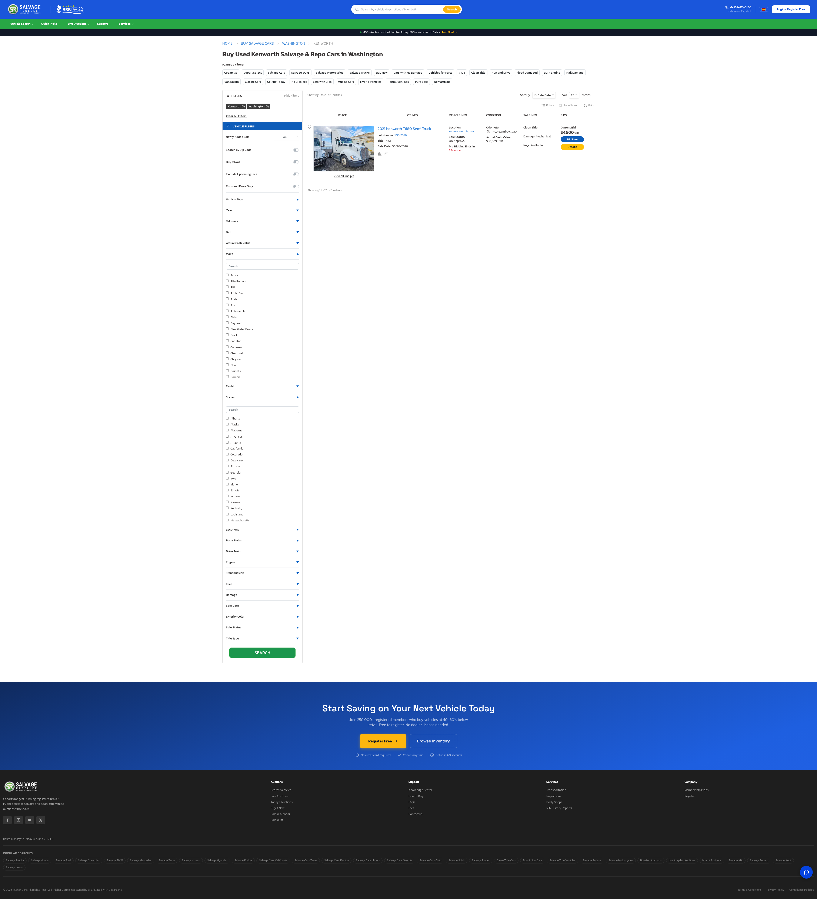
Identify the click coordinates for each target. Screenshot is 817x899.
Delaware (236, 460)
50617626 (400, 135)
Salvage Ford (63, 860)
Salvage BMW (115, 860)
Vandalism (231, 82)
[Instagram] (18, 820)
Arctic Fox (236, 293)
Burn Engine (552, 72)
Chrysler (235, 359)
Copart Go (230, 72)
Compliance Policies (801, 890)
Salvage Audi (783, 860)
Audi (233, 299)
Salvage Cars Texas (305, 860)
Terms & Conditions (749, 890)
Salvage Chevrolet (89, 860)
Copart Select (253, 72)
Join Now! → (449, 32)
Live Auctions (77, 23)
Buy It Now (233, 162)
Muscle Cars (346, 82)
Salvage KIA (736, 860)
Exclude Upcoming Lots (241, 174)
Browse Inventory (433, 741)
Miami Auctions (711, 860)
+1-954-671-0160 (740, 7)
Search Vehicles (281, 790)
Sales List (277, 820)
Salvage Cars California (273, 860)
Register (689, 796)
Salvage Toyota (15, 860)
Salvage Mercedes (140, 860)
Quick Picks (49, 23)
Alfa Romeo (238, 281)
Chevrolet (236, 353)
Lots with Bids (322, 82)
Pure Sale (421, 82)
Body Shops (554, 802)
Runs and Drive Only (239, 186)
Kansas (235, 502)
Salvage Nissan (191, 860)
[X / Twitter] (40, 820)
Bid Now (572, 139)
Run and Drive (501, 72)
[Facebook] (7, 820)
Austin (234, 305)
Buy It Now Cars (532, 860)
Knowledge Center (420, 790)
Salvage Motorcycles (329, 72)
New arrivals (442, 82)
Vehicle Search (20, 23)
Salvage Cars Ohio (430, 860)
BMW (233, 317)
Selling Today (276, 82)
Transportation (556, 790)
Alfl (232, 287)
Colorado (236, 455)
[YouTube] (29, 820)
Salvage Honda (40, 860)
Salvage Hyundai (217, 860)
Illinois (234, 490)
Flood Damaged (527, 72)
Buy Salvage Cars (257, 43)
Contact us (415, 814)
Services (125, 23)
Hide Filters (290, 96)
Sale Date (544, 95)
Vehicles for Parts (440, 72)
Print (591, 105)
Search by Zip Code (238, 150)
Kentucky (236, 508)
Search (452, 9)
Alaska (234, 425)
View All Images (344, 176)
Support (103, 23)
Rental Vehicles (398, 82)
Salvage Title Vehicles (563, 860)
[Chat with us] (806, 872)
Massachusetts (240, 520)
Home (227, 43)
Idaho (234, 485)
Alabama (236, 430)
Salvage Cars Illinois (368, 860)
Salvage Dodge (243, 860)
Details (572, 147)
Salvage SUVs (300, 72)
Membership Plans (696, 790)
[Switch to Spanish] (763, 9)
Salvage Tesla (167, 860)
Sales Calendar (280, 814)
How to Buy (415, 796)
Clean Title (478, 72)
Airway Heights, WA (461, 131)
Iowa (233, 479)
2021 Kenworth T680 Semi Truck (404, 128)
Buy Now (381, 72)
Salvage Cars (276, 72)
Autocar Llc (237, 311)
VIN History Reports (559, 808)
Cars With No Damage (408, 72)
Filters (550, 105)
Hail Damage (575, 72)
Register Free (380, 741)
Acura (234, 275)
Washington (293, 43)
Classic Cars (253, 82)
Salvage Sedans (592, 860)
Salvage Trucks (360, 72)
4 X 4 (461, 72)
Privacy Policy (775, 890)
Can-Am (236, 347)
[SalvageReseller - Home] (25, 9)
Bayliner (235, 323)
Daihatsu (236, 371)
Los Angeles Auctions (682, 860)
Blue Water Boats (241, 329)
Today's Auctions (282, 802)
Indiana (235, 496)
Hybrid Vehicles (370, 82)
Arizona (235, 443)
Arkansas (236, 437)
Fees (411, 808)
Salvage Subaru (759, 860)
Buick (234, 335)
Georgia (235, 473)
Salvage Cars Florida (336, 860)
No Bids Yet (299, 82)
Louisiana (236, 515)
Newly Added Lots (238, 137)
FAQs (411, 802)
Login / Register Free (791, 9)
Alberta (235, 419)
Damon (235, 377)
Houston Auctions (651, 860)
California (237, 449)
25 (573, 95)
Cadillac (235, 341)
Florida (235, 466)
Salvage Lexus (14, 867)
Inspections (553, 796)
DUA (233, 365)
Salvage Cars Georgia (399, 860)
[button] (262, 199)
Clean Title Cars (506, 860)
